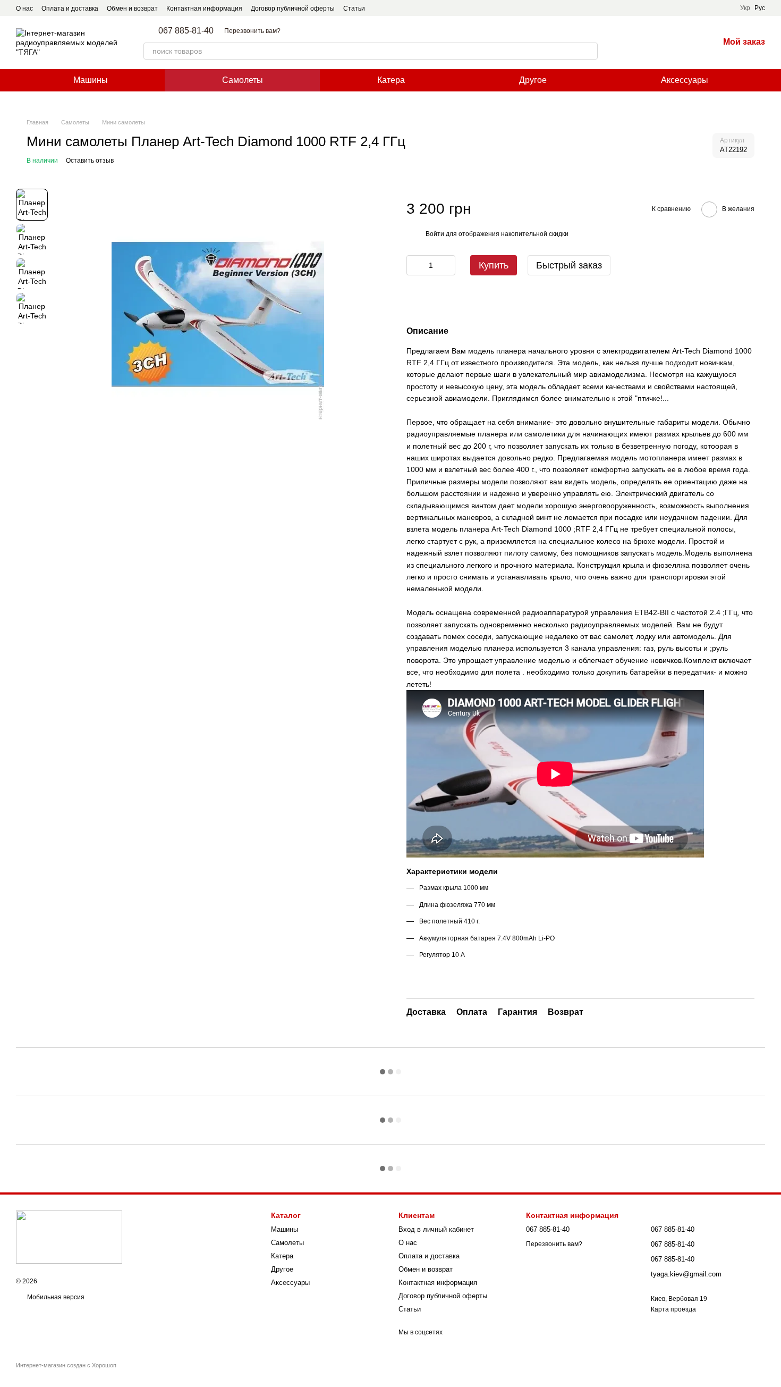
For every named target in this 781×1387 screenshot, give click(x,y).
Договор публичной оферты (293, 8)
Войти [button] (435, 234)
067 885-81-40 (186, 31)
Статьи (354, 8)
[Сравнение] (655, 42)
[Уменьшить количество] (414, 265)
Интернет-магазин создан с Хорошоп (66, 1365)
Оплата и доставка (69, 8)
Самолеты (242, 80)
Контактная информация (204, 8)
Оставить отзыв (90, 160)
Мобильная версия (55, 1297)
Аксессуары (684, 80)
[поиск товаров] (589, 51)
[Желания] (682, 42)
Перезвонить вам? (252, 31)
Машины (90, 80)
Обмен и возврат (132, 8)
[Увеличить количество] (447, 265)
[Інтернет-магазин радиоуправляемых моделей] (69, 1236)
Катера (391, 80)
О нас (24, 8)
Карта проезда (673, 1309)
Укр (745, 8)
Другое (533, 80)
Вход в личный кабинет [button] (436, 1229)
